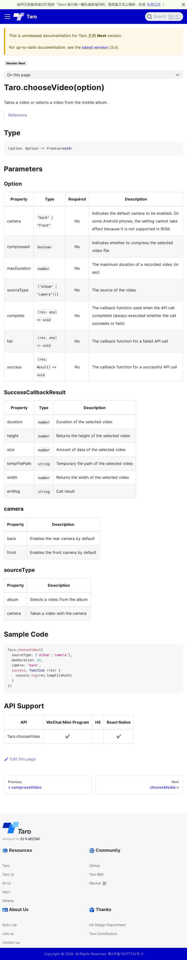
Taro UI (8, 874)
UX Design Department (107, 925)
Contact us (11, 942)
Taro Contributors (103, 933)
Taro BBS (96, 874)
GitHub (94, 866)
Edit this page (23, 759)
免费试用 (153, 4)
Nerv (6, 892)
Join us (8, 933)
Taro (5, 866)
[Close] (183, 4)
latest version (95, 47)
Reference (17, 115)
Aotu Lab (9, 925)
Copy (175, 147)
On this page (18, 74)
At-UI (6, 883)
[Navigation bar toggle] (7, 16)
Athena (8, 901)
